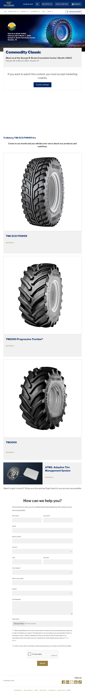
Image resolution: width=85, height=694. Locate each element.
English (77, 4)
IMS (36, 690)
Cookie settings (42, 85)
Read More (10, 346)
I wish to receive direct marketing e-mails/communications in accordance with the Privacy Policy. (42, 646)
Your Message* (16, 599)
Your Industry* (16, 568)
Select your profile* (18, 578)
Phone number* (16, 536)
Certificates (51, 690)
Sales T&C (43, 690)
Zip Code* (46, 557)
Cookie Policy (18, 690)
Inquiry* (14, 589)
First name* (15, 516)
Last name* (46, 516)
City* (13, 557)
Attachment (15, 619)
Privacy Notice (28, 690)
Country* (15, 547)
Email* (14, 526)
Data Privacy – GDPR (64, 690)
